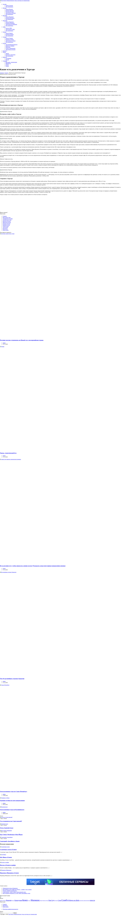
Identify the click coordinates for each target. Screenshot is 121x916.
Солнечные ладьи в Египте (8, 849)
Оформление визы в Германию (10, 888)
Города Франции (10, 21)
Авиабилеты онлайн (8, 218)
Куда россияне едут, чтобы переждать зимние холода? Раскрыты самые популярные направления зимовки (32, 566)
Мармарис (35, 900)
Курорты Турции (10, 39)
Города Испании (10, 16)
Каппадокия (18, 900)
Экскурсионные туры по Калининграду (12, 809)
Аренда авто (6, 226)
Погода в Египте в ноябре (8, 865)
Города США (9, 28)
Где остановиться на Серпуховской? (11, 821)
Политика (8, 47)
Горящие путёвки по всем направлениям (12, 800)
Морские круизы (7, 222)
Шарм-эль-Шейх (74, 900)
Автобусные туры (7, 220)
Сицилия (56, 900)
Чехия (4, 52)
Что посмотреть (9, 6)
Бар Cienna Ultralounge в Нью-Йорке (11, 834)
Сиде (52, 900)
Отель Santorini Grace (6, 828)
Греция (4, 32)
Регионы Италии (10, 11)
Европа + (5, 50)
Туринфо (5, 61)
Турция (4, 37)
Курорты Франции (10, 23)
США (4, 27)
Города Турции (9, 38)
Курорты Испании (10, 18)
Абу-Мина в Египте (6, 857)
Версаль (13, 900)
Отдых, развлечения (10, 48)
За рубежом (8, 58)
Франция (5, 20)
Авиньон (1, 900)
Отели (7, 64)
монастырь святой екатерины (85, 900)
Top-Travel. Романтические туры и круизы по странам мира (22, 914)
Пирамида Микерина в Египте (9, 873)
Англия (4, 4)
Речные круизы (6, 223)
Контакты (5, 228)
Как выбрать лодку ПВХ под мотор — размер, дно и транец (17, 889)
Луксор (29, 900)
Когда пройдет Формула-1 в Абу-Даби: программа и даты (16, 893)
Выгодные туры (7, 217)
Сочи (59, 900)
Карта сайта (5, 230)
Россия (7, 59)
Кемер (25, 900)
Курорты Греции (10, 34)
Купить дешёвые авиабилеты (10, 890)
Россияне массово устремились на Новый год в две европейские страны (21, 340)
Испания (5, 15)
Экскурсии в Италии (11, 13)
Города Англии (9, 5)
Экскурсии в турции (10, 40)
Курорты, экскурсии (10, 54)
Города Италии (9, 9)
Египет (4, 43)
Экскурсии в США (10, 29)
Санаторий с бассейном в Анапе (9, 841)
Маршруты (8, 63)
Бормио (4, 900)
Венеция (8, 900)
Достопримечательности (11, 44)
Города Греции (9, 33)
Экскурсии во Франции (11, 24)
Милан (41, 900)
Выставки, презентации (11, 62)
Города (7, 53)
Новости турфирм (10, 45)
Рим (50, 900)
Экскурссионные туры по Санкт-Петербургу (13, 791)
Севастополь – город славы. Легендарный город (14, 892)
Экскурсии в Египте (10, 49)
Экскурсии (5, 227)
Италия (4, 8)
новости (92, 900)
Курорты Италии (10, 10)
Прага (47, 900)
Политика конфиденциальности (10, 909)
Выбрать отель (6, 225)
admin (4, 342)
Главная (5, 216)
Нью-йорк (44, 900)
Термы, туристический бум (8, 453)
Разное (7, 66)
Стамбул (65, 900)
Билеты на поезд (7, 221)
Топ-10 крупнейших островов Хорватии (12, 678)
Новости (5, 57)
